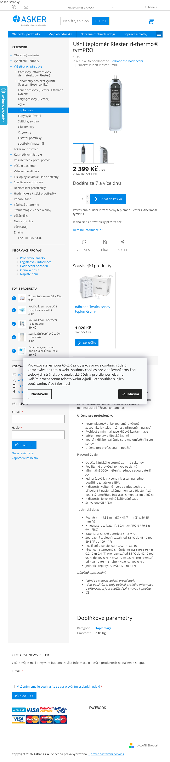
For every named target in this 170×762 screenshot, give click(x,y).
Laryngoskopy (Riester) (33, 99)
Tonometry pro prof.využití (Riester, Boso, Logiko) (36, 82)
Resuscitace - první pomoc (32, 160)
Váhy (21, 104)
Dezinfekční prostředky (30, 188)
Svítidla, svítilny (29, 121)
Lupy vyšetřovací (29, 116)
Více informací (59, 383)
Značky (18, 232)
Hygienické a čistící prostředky (35, 193)
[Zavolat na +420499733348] (18, 7)
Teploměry (25, 110)
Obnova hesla (29, 270)
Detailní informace (86, 230)
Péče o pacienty (24, 166)
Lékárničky (21, 216)
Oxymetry (24, 132)
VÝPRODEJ (21, 227)
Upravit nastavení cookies (106, 754)
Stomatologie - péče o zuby (32, 210)
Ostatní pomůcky (29, 138)
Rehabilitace (22, 199)
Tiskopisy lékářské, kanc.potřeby (36, 177)
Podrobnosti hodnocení (127, 61)
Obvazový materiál (27, 55)
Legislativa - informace (35, 262)
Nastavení (39, 394)
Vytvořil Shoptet (147, 745)
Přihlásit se (24, 445)
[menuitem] (26, 34)
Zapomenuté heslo (25, 458)
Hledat (100, 21)
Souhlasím (130, 394)
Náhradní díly (23, 221)
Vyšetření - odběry (26, 61)
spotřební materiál (31, 143)
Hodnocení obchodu (34, 266)
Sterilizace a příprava (28, 182)
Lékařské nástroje (26, 149)
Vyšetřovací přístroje (28, 66)
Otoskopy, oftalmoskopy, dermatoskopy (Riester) (35, 73)
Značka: (98, 65)
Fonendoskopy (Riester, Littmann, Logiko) (41, 92)
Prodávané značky (81, 7)
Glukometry (26, 127)
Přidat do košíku (111, 199)
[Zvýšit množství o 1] (88, 196)
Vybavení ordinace (26, 171)
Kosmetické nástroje (28, 154)
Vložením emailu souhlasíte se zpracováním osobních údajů (58, 686)
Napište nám (29, 274)
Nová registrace (23, 453)
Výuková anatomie (26, 205)
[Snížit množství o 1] (88, 201)
